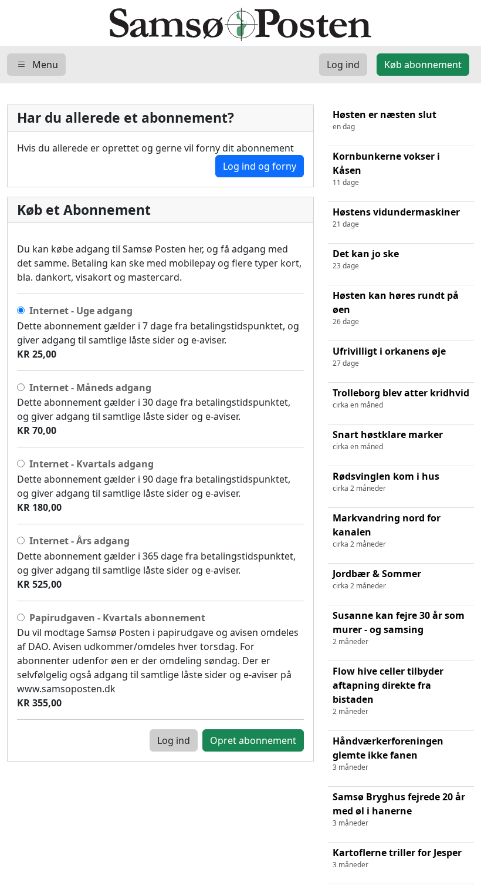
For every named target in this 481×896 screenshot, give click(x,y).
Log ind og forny (259, 166)
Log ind (173, 740)
